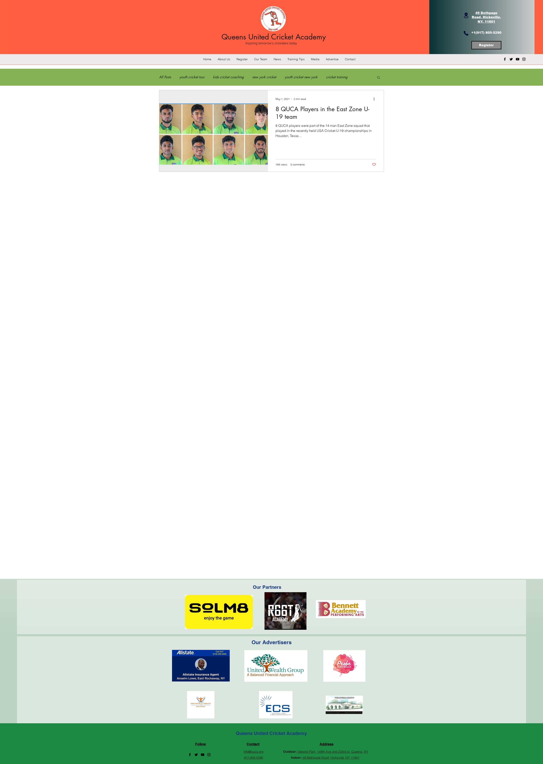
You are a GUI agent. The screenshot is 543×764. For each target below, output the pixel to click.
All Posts (165, 77)
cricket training (336, 77)
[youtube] (517, 59)
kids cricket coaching (228, 77)
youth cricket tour (191, 77)
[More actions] (375, 98)
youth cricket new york (301, 77)
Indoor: (296, 757)
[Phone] (466, 33)
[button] (378, 78)
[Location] (466, 15)
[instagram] (524, 59)
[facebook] (505, 59)
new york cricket (264, 77)
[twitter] (511, 59)
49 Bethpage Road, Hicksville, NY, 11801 (331, 758)
